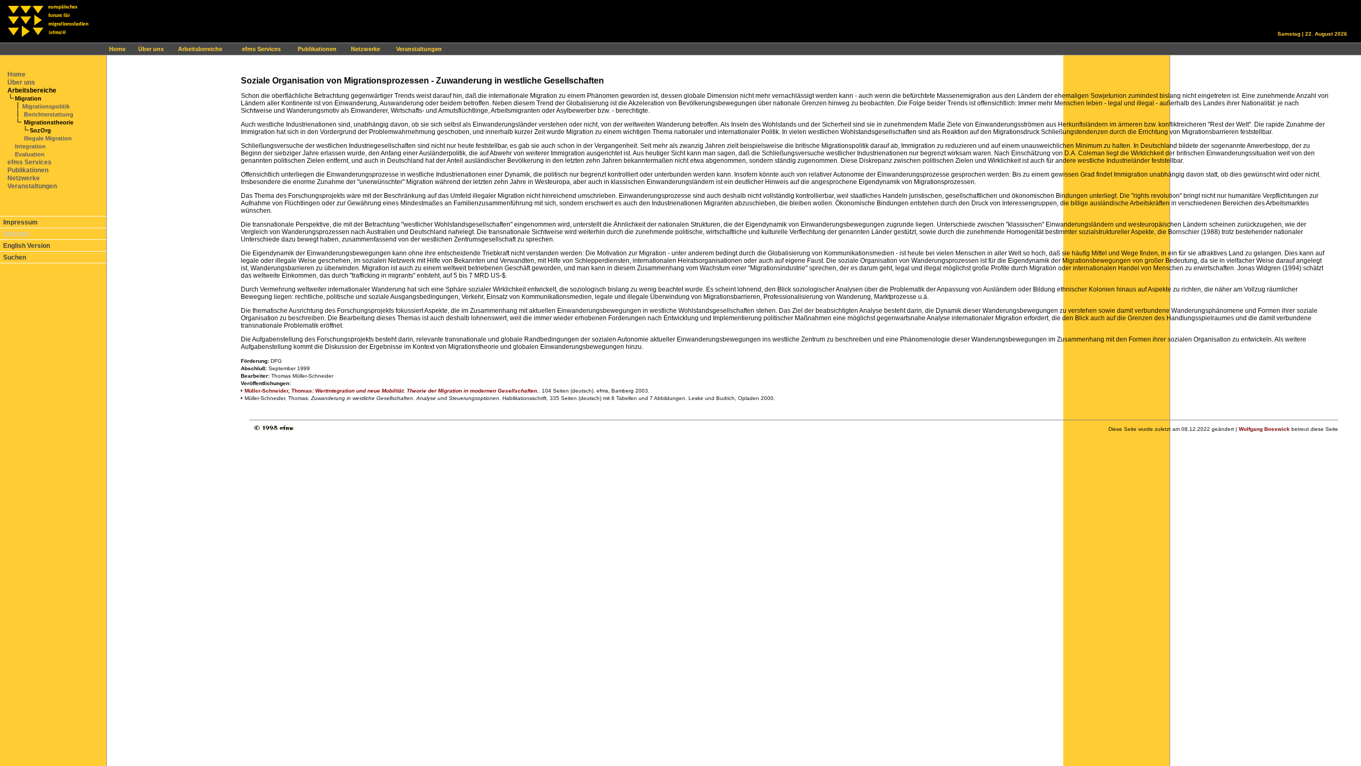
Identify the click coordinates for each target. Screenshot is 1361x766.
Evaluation (30, 154)
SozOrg (40, 130)
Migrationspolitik (46, 106)
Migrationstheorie (47, 122)
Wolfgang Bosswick (1264, 429)
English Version (26, 245)
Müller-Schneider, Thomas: (392, 391)
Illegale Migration (47, 138)
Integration (30, 146)
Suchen (14, 257)
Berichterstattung (47, 114)
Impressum (20, 222)
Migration (28, 98)
